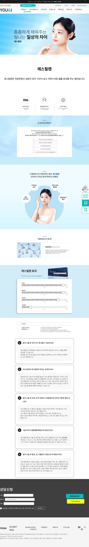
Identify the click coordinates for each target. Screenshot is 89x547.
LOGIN (66, 5)
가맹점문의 (44, 527)
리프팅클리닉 (33, 9)
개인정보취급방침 (30, 527)
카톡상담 (61, 9)
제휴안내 (55, 527)
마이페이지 (58, 5)
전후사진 (69, 9)
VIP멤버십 (78, 9)
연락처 (2, 499)
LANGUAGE (83, 5)
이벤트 (73, 5)
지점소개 (52, 9)
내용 (1, 503)
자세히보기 (40, 508)
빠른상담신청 (74, 496)
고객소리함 (66, 527)
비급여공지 (33, 529)
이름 (1, 495)
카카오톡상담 (75, 501)
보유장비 (44, 9)
